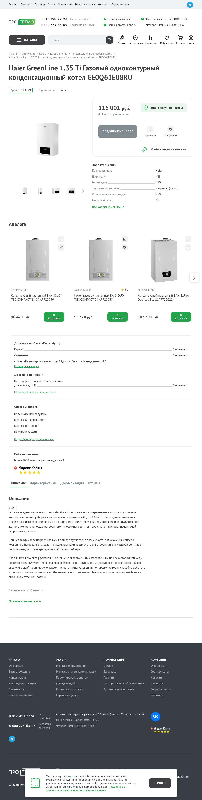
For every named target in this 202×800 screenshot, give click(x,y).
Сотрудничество (121, 4)
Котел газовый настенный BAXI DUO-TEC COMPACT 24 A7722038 (99, 297)
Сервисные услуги (67, 695)
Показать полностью (23, 601)
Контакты (103, 4)
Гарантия (40, 4)
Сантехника (16, 689)
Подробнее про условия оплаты (34, 439)
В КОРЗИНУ (54, 316)
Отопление (16, 666)
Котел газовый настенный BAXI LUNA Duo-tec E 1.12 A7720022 (163, 297)
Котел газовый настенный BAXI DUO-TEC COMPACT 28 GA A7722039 (36, 297)
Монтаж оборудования (71, 666)
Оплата (13, 4)
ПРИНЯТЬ (160, 783)
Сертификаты (160, 671)
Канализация (17, 677)
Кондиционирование (22, 683)
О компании (65, 4)
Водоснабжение (19, 671)
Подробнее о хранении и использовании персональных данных (85, 788)
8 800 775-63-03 (53, 25)
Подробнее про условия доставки (35, 392)
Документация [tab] (72, 483)
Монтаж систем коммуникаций (76, 671)
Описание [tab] (18, 483)
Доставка (26, 4)
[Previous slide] (12, 191)
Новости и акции (85, 4)
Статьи (51, 4)
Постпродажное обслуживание (124, 683)
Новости (156, 677)
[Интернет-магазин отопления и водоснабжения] (22, 22)
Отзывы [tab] (94, 483)
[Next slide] (84, 191)
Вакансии (157, 683)
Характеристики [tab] (43, 483)
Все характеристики (106, 207)
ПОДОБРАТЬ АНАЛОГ (117, 131)
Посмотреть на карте (26, 366)
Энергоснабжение (20, 695)
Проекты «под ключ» (69, 689)
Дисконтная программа (119, 689)
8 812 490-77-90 (53, 19)
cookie (69, 776)
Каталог (30, 40)
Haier (62, 90)
